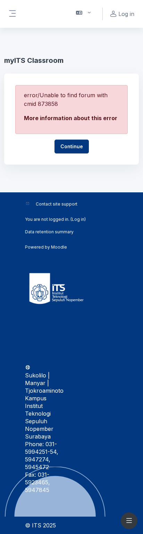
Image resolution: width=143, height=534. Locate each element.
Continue (71, 146)
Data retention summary (49, 231)
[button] (83, 14)
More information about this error (70, 118)
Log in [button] (126, 13)
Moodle (59, 247)
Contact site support (56, 204)
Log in (78, 219)
